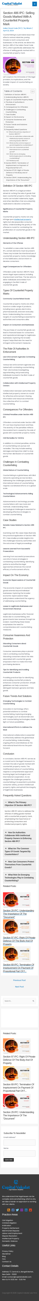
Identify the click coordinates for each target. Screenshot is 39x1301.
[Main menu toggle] (34, 4)
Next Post (19, 986)
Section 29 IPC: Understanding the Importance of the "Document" (19, 179)
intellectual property (22, 219)
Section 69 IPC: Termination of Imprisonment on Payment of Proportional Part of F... (17, 165)
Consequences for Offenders (17, 107)
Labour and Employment (12, 1233)
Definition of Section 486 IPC (15, 95)
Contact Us (6, 1261)
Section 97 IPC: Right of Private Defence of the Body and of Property (17, 172)
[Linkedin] (26, 1210)
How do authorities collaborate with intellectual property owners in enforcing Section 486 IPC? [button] (18, 836)
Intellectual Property (10, 1238)
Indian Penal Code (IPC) (12, 28)
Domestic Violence (9, 1241)
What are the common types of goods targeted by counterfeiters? (21, 144)
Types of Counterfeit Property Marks (19, 100)
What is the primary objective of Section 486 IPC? (19, 133)
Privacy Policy (7, 1251)
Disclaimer (6, 1254)
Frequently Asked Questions (16, 129)
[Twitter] (17, 1210)
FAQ (4, 1259)
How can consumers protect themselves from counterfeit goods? (19, 149)
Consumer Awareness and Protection (16, 121)
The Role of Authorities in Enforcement (15, 103)
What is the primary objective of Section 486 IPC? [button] (18, 803)
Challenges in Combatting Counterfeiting (16, 111)
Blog (4, 1256)
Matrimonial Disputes (10, 1231)
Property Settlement (10, 1228)
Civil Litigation (7, 1220)
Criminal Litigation (9, 1223)
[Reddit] (30, 1210)
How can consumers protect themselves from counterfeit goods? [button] (19, 864)
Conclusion (10, 127)
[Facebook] (13, 1210)
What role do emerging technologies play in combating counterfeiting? (20, 156)
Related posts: (14, 161)
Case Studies (11, 114)
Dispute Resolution (9, 1236)
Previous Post (19, 980)
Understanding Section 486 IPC (17, 97)
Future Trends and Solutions (16, 124)
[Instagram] (21, 1210)
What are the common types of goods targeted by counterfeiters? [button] (17, 851)
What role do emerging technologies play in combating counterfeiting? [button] (19, 878)
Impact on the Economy (15, 117)
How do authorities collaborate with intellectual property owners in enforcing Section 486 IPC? (21, 138)
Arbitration (6, 1225)
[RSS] (8, 1210)
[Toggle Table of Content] (31, 91)
